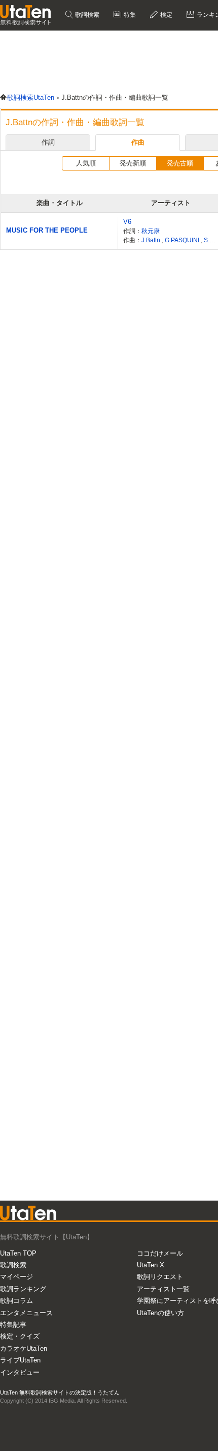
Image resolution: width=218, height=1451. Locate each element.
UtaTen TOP (18, 1253)
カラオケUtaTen (23, 1348)
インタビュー (20, 1372)
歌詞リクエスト (160, 1277)
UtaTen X (150, 1265)
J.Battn (151, 240)
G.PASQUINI (183, 240)
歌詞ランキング (23, 1289)
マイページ (16, 1277)
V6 (127, 221)
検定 (165, 14)
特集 (129, 14)
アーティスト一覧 (163, 1289)
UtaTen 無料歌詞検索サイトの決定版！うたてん (60, 1392)
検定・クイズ (20, 1336)
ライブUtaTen (20, 1360)
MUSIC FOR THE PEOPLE (47, 230)
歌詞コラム (16, 1300)
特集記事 (13, 1324)
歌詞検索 (86, 14)
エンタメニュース (26, 1313)
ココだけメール (160, 1253)
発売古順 (180, 163)
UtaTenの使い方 (160, 1313)
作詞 (48, 142)
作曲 (137, 142)
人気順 (86, 163)
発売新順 (133, 163)
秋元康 (150, 230)
